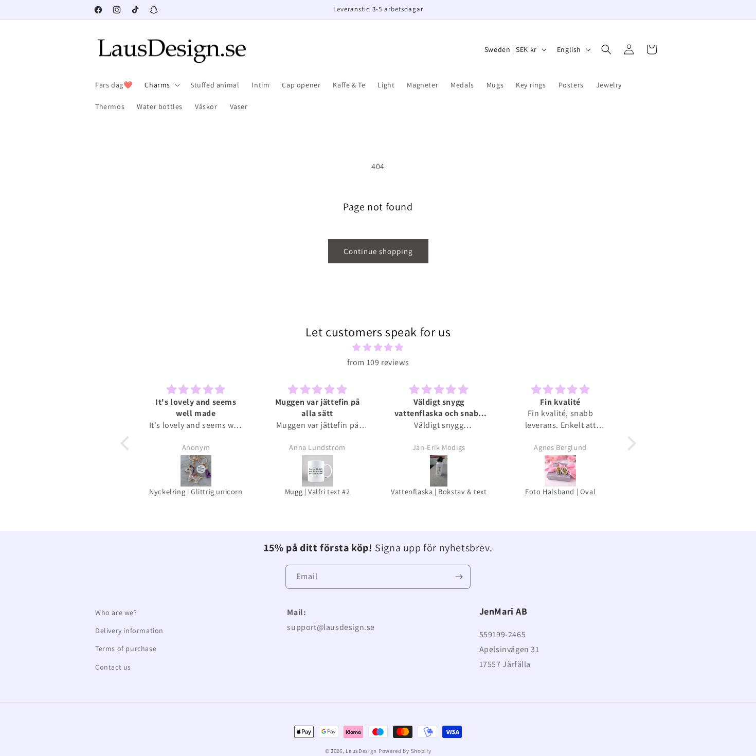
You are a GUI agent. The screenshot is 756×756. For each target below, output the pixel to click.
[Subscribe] (458, 577)
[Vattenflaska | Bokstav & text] (438, 471)
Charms (157, 84)
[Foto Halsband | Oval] (560, 471)
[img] (378, 347)
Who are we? (116, 612)
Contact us (113, 667)
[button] (161, 85)
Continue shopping (378, 251)
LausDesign (361, 750)
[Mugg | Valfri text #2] (317, 471)
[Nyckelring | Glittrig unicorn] (196, 471)
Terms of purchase (125, 648)
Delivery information (129, 630)
